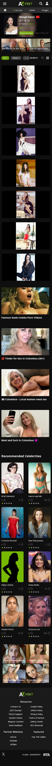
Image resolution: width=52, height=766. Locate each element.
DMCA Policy (36, 710)
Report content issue (42, 33)
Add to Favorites (26, 33)
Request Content (15, 721)
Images (45, 10)
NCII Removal (36, 725)
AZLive (13, 737)
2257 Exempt (16, 710)
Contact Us (16, 706)
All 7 (5, 58)
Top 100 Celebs (39, 737)
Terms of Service (36, 718)
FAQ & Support (15, 714)
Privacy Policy (37, 714)
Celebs (32, 10)
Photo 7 (16, 58)
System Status (15, 718)
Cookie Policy (37, 706)
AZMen (13, 744)
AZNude (13, 740)
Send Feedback (15, 725)
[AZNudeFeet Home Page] (5, 10)
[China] (37, 17)
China (30, 24)
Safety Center (36, 721)
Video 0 (28, 58)
